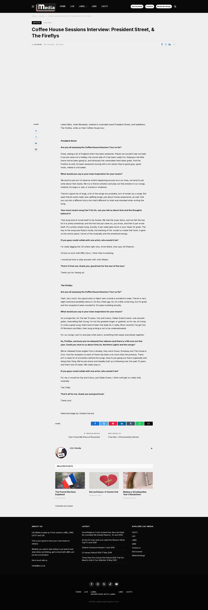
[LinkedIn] (36, 143)
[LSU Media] (46, 6)
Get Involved (137, 6)
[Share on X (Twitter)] (166, 44)
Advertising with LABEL (103, 594)
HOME (63, 6)
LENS (94, 6)
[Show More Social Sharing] (174, 44)
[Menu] (33, 6)
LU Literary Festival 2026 (91, 553)
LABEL (82, 6)
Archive (36, 23)
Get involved (137, 552)
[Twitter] (36, 137)
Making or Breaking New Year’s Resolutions (134, 493)
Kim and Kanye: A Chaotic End (103, 492)
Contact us (136, 548)
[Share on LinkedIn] (169, 44)
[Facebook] (36, 130)
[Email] (36, 149)
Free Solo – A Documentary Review (123, 437)
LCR (72, 6)
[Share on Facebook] (162, 44)
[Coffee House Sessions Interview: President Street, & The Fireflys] (104, 84)
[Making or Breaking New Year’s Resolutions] (138, 480)
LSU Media (38, 44)
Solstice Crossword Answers (93, 547)
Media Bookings (164, 6)
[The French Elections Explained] (70, 480)
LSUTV (104, 6)
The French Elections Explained (65, 493)
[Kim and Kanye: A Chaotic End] (104, 480)
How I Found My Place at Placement (84, 437)
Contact (149, 6)
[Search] (175, 6)
